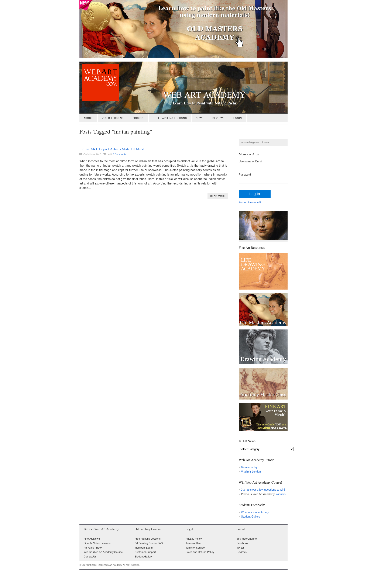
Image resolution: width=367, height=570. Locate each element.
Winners (280, 494)
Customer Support (145, 552)
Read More (218, 196)
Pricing (138, 118)
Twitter (240, 547)
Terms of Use (193, 543)
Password (245, 174)
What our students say (255, 512)
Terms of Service (195, 547)
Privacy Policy (194, 538)
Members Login (144, 547)
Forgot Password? (250, 202)
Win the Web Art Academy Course (103, 552)
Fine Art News (92, 538)
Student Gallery (250, 516)
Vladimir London (251, 471)
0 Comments (119, 154)
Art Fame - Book (93, 547)
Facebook (242, 543)
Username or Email (250, 161)
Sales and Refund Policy (200, 552)
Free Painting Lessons (170, 118)
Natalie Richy (249, 467)
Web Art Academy (204, 94)
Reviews (218, 118)
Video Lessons (113, 118)
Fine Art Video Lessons (97, 543)
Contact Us (90, 556)
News (199, 118)
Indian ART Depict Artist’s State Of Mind (111, 148)
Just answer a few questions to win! (263, 489)
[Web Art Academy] (99, 100)
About (88, 118)
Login (237, 118)
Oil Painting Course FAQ (149, 543)
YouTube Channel (247, 538)
